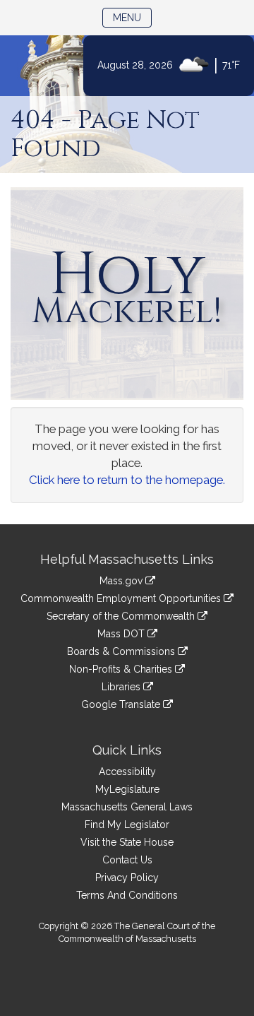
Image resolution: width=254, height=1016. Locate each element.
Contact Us (127, 860)
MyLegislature (127, 789)
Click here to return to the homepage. (127, 480)
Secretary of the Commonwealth (122, 616)
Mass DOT (122, 633)
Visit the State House (127, 842)
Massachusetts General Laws (127, 807)
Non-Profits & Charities (122, 669)
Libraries (122, 686)
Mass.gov (122, 580)
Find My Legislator (127, 824)
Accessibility (127, 771)
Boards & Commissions (122, 651)
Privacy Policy (127, 877)
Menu (132, 17)
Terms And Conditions (127, 895)
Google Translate (122, 704)
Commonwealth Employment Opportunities (122, 598)
